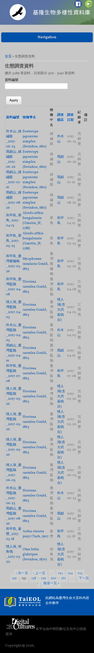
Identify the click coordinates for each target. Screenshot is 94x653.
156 (14, 578)
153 (60, 573)
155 (80, 573)
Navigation (47, 37)
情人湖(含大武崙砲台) (61, 309)
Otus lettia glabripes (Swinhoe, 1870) (35, 554)
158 (34, 578)
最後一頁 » (51, 583)
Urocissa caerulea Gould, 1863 (35, 286)
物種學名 (29, 117)
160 (53, 578)
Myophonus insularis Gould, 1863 (35, 264)
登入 (89, 4)
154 (70, 573)
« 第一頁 (22, 573)
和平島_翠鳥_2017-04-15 (13, 220)
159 (43, 578)
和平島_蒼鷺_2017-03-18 (13, 534)
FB (78, 4)
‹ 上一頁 (39, 573)
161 (63, 578)
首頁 (8, 56)
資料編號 (11, 80)
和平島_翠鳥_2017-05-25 (13, 241)
